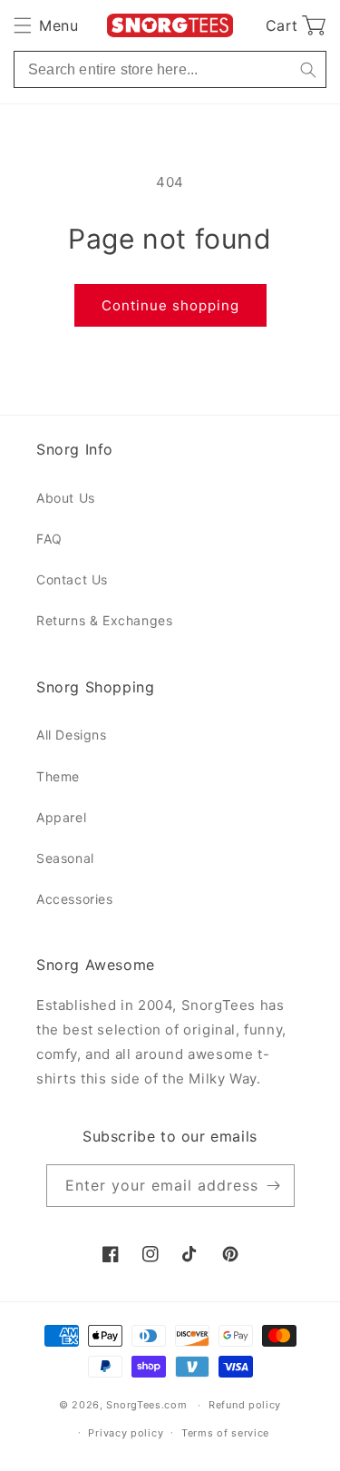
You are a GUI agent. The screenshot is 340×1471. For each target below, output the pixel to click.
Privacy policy (125, 1433)
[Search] (307, 69)
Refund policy (245, 1404)
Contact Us (72, 579)
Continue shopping (170, 305)
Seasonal (65, 858)
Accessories (74, 899)
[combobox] (170, 69)
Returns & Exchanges (104, 620)
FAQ (49, 538)
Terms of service (225, 1433)
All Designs (71, 734)
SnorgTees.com (146, 1404)
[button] (46, 25)
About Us (65, 497)
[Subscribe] (274, 1185)
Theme (58, 776)
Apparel (61, 817)
